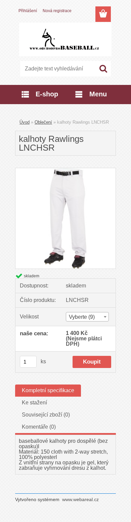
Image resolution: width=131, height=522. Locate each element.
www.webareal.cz (80, 499)
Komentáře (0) (39, 427)
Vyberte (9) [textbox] (82, 317)
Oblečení (43, 122)
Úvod (24, 122)
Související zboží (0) (46, 415)
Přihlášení (27, 10)
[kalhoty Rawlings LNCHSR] (65, 171)
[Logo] (65, 39)
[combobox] (87, 316)
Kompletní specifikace (48, 390)
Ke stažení (34, 402)
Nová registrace (57, 10)
